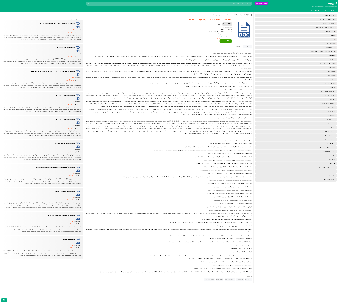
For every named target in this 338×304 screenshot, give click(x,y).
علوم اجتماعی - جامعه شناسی (327, 91)
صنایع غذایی (331, 87)
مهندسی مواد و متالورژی (329, 151)
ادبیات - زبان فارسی (330, 15)
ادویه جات (247, 279)
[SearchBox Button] (88, 4)
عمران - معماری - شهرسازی (328, 103)
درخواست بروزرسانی (211, 31)
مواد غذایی (219, 279)
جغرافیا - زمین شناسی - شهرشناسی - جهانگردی (323, 51)
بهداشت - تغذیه (330, 31)
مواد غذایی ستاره (209, 279)
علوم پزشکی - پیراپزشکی (329, 95)
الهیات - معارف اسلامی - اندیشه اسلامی (325, 27)
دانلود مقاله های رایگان (329, 180)
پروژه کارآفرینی (331, 115)
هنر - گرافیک (331, 164)
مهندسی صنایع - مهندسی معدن (326, 148)
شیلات (333, 79)
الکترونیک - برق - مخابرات (328, 23)
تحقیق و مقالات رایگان (261, 3)
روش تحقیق (332, 67)
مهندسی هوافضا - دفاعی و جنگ (327, 168)
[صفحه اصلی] (251, 15)
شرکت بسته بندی (229, 279)
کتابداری (333, 128)
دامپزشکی (332, 59)
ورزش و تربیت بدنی (330, 47)
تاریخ (333, 39)
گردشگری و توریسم (330, 136)
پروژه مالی (332, 35)
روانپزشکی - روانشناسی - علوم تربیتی (325, 63)
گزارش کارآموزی (331, 119)
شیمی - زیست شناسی (329, 83)
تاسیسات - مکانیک (330, 43)
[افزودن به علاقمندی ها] (219, 24)
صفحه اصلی (332, 10)
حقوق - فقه (332, 55)
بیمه (334, 172)
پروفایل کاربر (324, 10)
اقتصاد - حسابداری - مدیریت (327, 19)
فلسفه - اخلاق (331, 108)
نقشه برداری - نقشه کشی (328, 160)
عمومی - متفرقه (331, 176)
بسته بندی (239, 279)
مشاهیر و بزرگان (331, 143)
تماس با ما (310, 10)
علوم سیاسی (332, 99)
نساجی (333, 156)
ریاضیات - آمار (331, 71)
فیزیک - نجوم (331, 111)
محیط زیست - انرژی (330, 140)
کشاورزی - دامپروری (330, 131)
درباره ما (317, 10)
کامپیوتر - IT (331, 123)
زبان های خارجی (331, 75)
